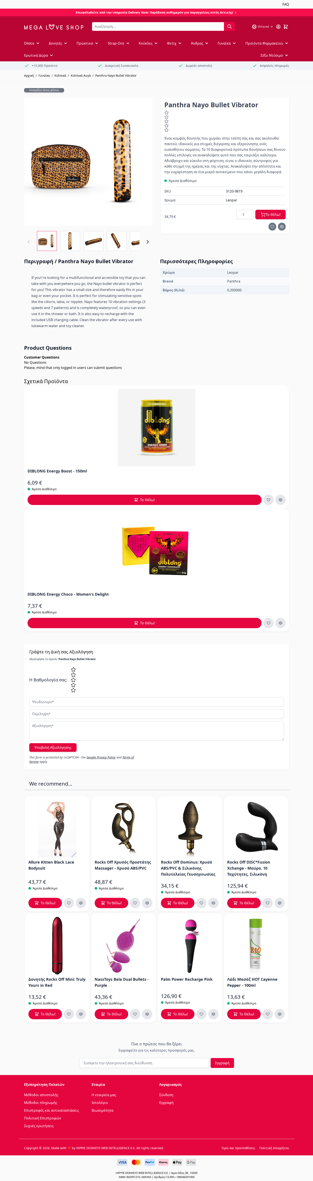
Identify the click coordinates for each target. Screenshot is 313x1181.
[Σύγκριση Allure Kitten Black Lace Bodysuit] (81, 903)
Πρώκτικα (85, 43)
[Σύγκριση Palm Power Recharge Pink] (213, 1014)
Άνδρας (197, 43)
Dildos (29, 43)
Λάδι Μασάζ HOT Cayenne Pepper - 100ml (252, 982)
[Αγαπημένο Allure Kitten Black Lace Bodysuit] (69, 903)
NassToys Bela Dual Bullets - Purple (122, 982)
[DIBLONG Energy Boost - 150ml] (156, 427)
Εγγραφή (222, 1063)
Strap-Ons (116, 43)
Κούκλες (146, 43)
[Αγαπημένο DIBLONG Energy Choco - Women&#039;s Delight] (268, 623)
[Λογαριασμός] (278, 26)
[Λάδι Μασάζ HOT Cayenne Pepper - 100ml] (256, 945)
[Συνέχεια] (147, 242)
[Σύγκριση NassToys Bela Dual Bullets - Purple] (147, 1014)
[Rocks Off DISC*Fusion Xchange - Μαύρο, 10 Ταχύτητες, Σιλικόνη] (256, 828)
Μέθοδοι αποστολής (41, 1094)
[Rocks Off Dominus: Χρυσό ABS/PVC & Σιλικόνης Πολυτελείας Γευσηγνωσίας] (190, 828)
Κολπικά (60, 75)
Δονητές (55, 43)
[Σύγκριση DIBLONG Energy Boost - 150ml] (280, 500)
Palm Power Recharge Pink (187, 979)
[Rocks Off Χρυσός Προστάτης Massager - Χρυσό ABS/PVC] (123, 828)
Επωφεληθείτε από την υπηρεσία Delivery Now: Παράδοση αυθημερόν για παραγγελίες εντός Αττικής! (155, 12)
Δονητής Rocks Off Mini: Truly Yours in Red (56, 982)
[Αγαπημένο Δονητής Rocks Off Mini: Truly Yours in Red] (69, 1014)
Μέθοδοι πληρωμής (40, 1102)
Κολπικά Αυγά (81, 75)
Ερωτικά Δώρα (36, 55)
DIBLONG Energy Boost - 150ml (57, 471)
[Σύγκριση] (282, 226)
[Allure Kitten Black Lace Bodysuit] (57, 828)
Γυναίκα (224, 43)
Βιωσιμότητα (102, 1110)
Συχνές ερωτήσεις (39, 1126)
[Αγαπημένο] (272, 226)
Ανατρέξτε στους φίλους (44, 90)
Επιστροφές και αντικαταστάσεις (51, 1110)
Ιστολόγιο (100, 1102)
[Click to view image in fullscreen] (88, 162)
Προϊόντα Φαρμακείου (264, 43)
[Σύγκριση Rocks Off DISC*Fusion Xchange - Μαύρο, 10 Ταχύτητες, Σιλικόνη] (279, 903)
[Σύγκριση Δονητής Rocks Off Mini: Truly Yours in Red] (81, 1014)
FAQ (285, 4)
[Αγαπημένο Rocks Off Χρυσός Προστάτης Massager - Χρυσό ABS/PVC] (135, 903)
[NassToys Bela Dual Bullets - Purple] (123, 945)
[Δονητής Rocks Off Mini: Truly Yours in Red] (57, 945)
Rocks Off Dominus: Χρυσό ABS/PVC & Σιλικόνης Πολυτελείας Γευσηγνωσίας (188, 868)
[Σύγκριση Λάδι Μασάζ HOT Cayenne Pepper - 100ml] (279, 1014)
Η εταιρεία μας (104, 1094)
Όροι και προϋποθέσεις (238, 1148)
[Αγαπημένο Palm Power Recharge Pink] (201, 1014)
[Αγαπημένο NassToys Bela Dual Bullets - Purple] (135, 1014)
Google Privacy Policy (101, 757)
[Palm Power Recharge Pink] (190, 945)
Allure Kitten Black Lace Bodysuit (51, 865)
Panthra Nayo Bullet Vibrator (116, 75)
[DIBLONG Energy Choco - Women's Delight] (156, 550)
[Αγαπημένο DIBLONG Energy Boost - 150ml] (268, 500)
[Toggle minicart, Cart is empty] (285, 26)
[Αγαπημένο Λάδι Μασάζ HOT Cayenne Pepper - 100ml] (267, 1014)
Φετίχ (171, 43)
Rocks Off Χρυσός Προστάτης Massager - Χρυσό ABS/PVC (123, 865)
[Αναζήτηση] (229, 26)
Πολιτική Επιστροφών (42, 1118)
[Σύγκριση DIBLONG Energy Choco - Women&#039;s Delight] (280, 623)
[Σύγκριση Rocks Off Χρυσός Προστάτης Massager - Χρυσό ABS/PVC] (147, 903)
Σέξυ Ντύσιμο (272, 55)
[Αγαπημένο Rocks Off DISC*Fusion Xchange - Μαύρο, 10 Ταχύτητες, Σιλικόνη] (267, 903)
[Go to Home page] (53, 26)
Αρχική (29, 75)
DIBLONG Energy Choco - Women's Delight (68, 594)
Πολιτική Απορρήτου (274, 1148)
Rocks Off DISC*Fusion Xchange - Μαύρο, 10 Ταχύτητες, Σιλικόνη (248, 868)
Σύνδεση (166, 1094)
